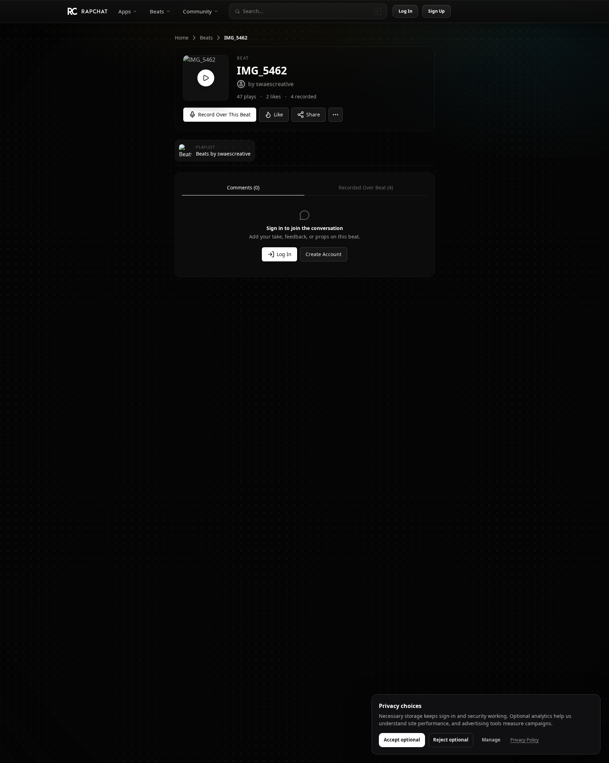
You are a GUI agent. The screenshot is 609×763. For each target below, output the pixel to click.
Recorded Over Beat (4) (366, 187)
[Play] (205, 78)
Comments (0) (243, 187)
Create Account (324, 254)
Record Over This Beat (224, 114)
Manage (491, 740)
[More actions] (335, 115)
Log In (406, 11)
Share (313, 114)
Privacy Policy (524, 740)
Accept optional (402, 740)
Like (278, 114)
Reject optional (450, 740)
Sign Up (436, 11)
